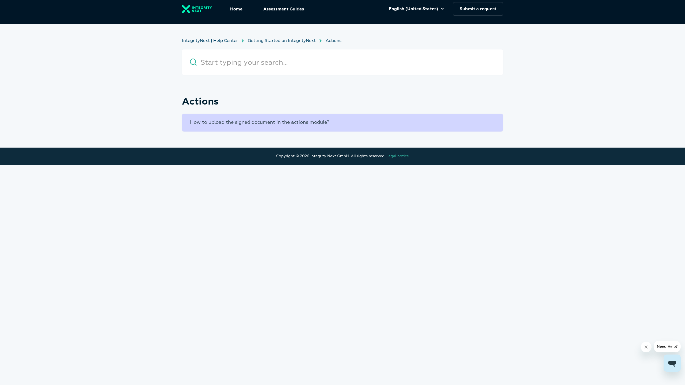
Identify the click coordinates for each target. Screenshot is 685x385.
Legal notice (397, 156)
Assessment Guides (283, 9)
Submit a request (478, 8)
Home (236, 9)
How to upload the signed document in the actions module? (259, 122)
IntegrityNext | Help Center (210, 40)
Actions (333, 40)
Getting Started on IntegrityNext (282, 40)
